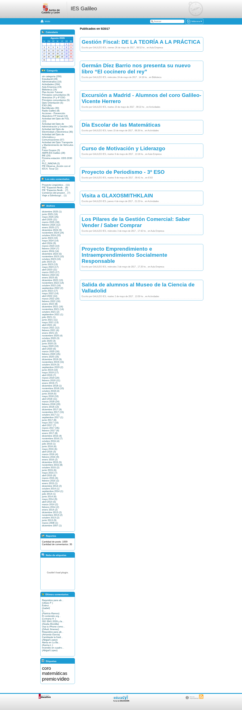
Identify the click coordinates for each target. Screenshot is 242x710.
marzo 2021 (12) (50, 327)
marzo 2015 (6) (50, 478)
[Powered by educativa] (45, 696)
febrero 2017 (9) (50, 430)
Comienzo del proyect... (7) (56, 192)
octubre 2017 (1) (50, 414)
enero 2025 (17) (50, 227)
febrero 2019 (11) (51, 380)
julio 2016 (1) (49, 443)
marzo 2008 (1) (50, 523)
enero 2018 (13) (50, 406)
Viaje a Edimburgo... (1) (54, 195)
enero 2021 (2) (50, 333)
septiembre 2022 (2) (52, 288)
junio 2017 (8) (49, 420)
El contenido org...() (51, 617)
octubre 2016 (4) (50, 441)
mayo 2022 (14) (50, 293)
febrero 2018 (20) (51, 404)
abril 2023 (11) (49, 269)
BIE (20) (46, 155)
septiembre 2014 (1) (52, 491)
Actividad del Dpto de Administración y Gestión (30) (57, 125)
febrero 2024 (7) (50, 248)
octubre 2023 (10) (51, 259)
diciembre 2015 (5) (52, 462)
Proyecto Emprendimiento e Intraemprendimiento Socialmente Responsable (124, 255)
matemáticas (54, 673)
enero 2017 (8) (50, 433)
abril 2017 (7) (49, 425)
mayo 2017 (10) (50, 422)
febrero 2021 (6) (50, 330)
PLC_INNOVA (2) (51, 163)
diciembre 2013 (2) (52, 512)
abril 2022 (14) (49, 296)
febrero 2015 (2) (50, 480)
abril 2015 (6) (49, 475)
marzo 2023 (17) (50, 272)
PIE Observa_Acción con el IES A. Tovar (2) (56, 167)
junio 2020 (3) (49, 343)
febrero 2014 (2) (50, 507)
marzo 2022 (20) (50, 298)
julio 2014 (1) (49, 494)
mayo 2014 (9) (49, 499)
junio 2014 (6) (49, 496)
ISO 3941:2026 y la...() (53, 622)
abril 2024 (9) (49, 243)
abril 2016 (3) (49, 451)
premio (49, 679)
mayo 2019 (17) (50, 372)
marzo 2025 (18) (50, 222)
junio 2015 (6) (49, 470)
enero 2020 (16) (50, 356)
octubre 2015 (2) (50, 467)
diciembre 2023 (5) (52, 253)
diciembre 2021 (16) (52, 306)
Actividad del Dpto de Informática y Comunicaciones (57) (53, 137)
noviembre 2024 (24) (53, 232)
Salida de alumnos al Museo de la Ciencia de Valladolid (138, 288)
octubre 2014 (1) (50, 488)
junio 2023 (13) (50, 264)
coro (46, 668)
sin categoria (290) (52, 76)
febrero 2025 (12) (51, 224)
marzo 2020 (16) (50, 351)
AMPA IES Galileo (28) (53, 153)
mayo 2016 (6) (49, 449)
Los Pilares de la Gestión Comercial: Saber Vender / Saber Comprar (136, 222)
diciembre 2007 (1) (52, 525)
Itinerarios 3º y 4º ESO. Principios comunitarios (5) (56, 98)
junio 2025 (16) (50, 214)
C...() (50, 612)
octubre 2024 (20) (51, 235)
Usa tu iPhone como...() (53, 628)
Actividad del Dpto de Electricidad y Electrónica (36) (57, 130)
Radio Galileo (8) (51, 110)
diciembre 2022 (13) (52, 280)
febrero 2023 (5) (50, 275)
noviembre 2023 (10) (53, 256)
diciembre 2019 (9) (52, 359)
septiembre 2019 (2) (52, 367)
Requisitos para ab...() (53, 601)
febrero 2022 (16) (51, 301)
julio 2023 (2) (49, 261)
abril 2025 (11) (49, 219)
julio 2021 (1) (49, 317)
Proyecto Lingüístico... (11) (56, 185)
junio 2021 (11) (50, 319)
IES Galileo (84, 8)
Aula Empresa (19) (52, 87)
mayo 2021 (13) (50, 322)
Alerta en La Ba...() (51, 643)
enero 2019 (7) (50, 383)
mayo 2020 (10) (50, 346)
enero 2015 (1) (50, 483)
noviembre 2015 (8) (52, 464)
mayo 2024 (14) (50, 240)
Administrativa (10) (52, 81)
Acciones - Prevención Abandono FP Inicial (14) (55, 114)
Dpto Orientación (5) (52, 102)
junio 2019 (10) (50, 370)
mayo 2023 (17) (50, 267)
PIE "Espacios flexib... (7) (55, 190)
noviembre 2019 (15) (53, 362)
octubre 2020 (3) (50, 338)
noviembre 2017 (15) (53, 412)
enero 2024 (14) (50, 251)
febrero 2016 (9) (50, 457)
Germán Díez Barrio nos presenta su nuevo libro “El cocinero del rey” (136, 68)
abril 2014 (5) (49, 501)
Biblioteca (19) (49, 89)
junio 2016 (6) (49, 446)
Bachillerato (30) (50, 108)
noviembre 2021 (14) (53, 309)
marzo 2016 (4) (50, 454)
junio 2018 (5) (49, 393)
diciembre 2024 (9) (52, 230)
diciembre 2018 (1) (52, 385)
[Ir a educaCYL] (121, 700)
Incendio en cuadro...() (53, 649)
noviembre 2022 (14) (53, 282)
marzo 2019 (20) (50, 377)
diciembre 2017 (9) (52, 409)
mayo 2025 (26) (50, 217)
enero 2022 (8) (50, 304)
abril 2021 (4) (49, 325)
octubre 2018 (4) (50, 391)
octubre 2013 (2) (50, 517)
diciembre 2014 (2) (52, 486)
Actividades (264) (51, 84)
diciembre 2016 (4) (52, 435)
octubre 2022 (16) (51, 285)
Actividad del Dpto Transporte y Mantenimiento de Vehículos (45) (57, 145)
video (63, 679)
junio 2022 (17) (50, 290)
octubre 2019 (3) (50, 364)
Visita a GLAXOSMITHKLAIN (117, 196)
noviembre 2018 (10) (53, 388)
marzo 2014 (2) (50, 504)
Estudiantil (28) (50, 79)
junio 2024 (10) (50, 238)
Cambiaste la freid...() (52, 638)
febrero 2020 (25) (51, 354)
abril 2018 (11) (49, 399)
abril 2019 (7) (49, 375)
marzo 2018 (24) (50, 401)
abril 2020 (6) (49, 348)
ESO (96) (47, 105)
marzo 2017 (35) (50, 428)
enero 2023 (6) (50, 277)
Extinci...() (46, 606)
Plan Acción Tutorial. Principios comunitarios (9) (56, 93)
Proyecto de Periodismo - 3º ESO (123, 172)
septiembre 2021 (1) (52, 314)
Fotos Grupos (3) (51, 150)
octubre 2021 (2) (50, 311)
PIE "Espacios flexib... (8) (55, 187)
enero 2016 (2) (50, 459)
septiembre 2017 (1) (52, 417)
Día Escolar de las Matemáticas (121, 125)
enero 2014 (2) (50, 509)
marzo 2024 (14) (50, 246)
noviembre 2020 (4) (52, 335)
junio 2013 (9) (49, 520)
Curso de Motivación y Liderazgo (123, 148)
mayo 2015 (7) (49, 472)
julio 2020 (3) (49, 341)
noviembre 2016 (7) (52, 438)
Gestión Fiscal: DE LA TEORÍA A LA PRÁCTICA (141, 42)
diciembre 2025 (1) (52, 211)
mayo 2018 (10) (50, 396)
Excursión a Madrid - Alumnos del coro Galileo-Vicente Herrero (141, 98)
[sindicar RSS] (201, 697)
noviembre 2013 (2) (52, 515)
